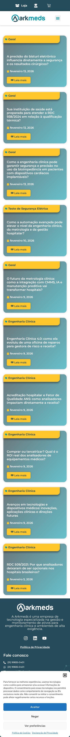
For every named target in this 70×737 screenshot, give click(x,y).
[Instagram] (25, 638)
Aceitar (35, 707)
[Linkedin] (35, 638)
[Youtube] (44, 638)
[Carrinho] (49, 5)
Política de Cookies (21, 733)
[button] (65, 675)
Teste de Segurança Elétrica (28, 208)
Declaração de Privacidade (45, 733)
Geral (12, 39)
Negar (35, 716)
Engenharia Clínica (21, 321)
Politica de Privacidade (35, 647)
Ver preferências (35, 725)
